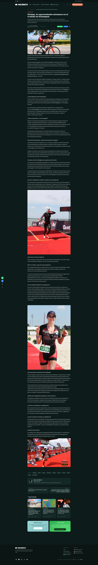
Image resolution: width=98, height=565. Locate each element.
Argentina (34, 472)
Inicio (30, 4)
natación (59, 472)
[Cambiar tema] (70, 4)
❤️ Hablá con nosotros (78, 549)
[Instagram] (17, 1)
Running (63, 472)
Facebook (65, 26)
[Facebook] (15, 1)
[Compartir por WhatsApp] (2, 278)
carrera (39, 472)
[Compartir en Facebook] (2, 281)
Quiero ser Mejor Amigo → (60, 529)
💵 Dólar (78, 1)
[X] (22, 559)
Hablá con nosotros (78, 4)
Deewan (81, 559)
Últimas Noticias (36, 4)
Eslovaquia (49, 472)
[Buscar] (67, 4)
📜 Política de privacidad (78, 552)
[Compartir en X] (2, 284)
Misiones (54, 472)
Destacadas (32, 9)
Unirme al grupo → (38, 528)
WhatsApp (60, 26)
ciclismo (43, 472)
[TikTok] (20, 1)
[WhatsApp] (27, 559)
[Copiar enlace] (2, 287)
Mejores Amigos (55, 4)
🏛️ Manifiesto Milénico (78, 551)
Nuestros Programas (45, 4)
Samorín (68, 472)
